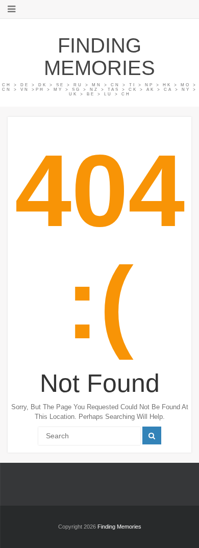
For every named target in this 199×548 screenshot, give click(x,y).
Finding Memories (99, 56)
